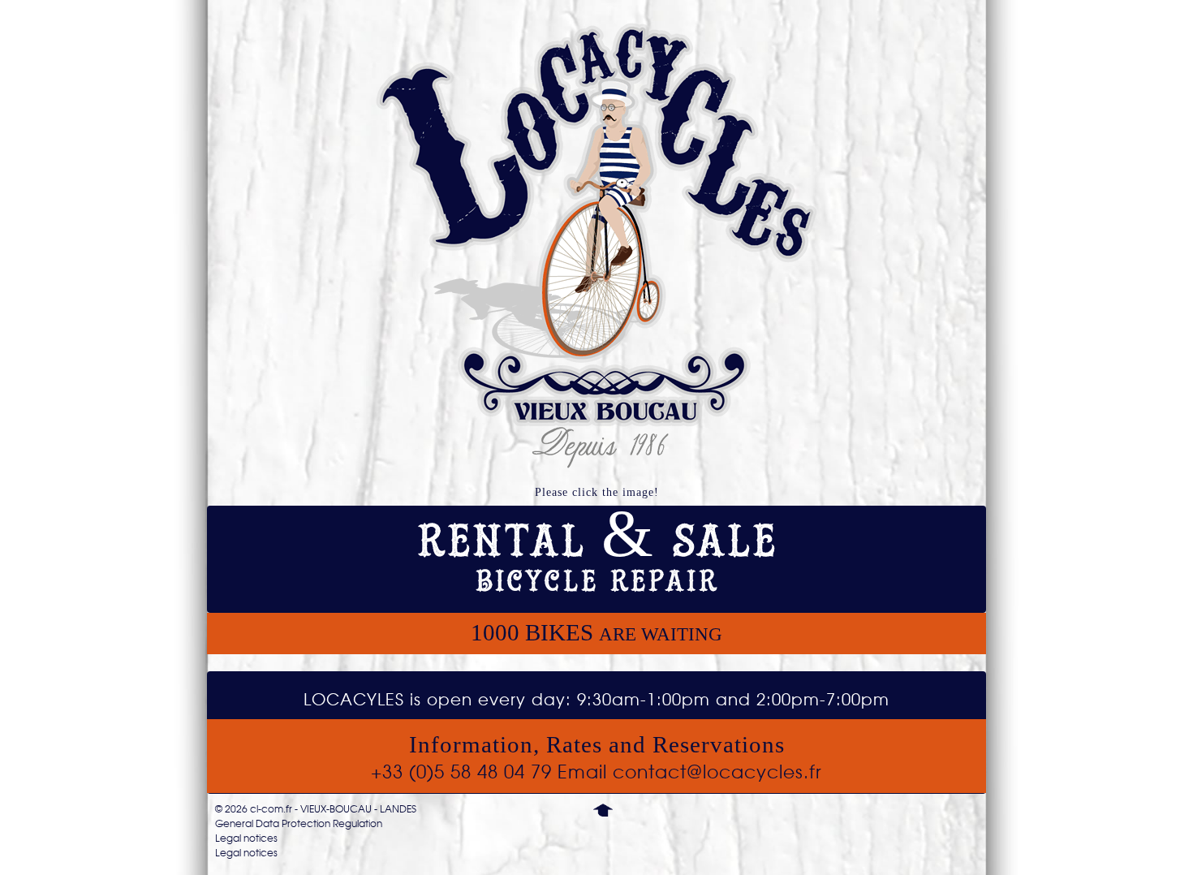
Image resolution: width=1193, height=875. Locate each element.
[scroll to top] (603, 809)
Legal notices (246, 838)
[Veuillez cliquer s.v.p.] (596, 245)
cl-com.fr (271, 809)
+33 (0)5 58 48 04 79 (461, 771)
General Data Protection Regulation (298, 824)
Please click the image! (597, 492)
